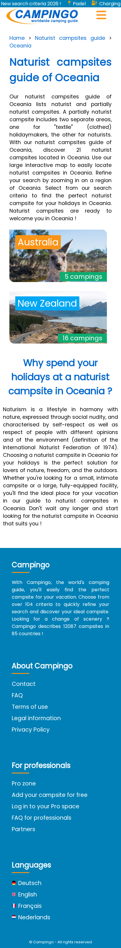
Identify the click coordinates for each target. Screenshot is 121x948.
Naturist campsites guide (70, 38)
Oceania (20, 45)
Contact (24, 684)
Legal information (36, 718)
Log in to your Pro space (45, 806)
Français (30, 906)
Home (17, 38)
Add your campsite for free (50, 795)
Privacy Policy (31, 730)
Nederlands (34, 917)
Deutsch (29, 883)
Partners (23, 829)
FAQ (17, 695)
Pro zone (24, 784)
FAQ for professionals (41, 818)
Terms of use (30, 707)
